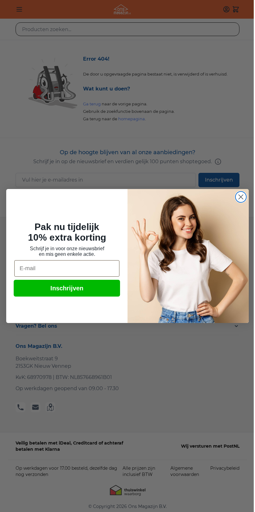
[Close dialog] (240, 196)
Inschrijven (66, 288)
